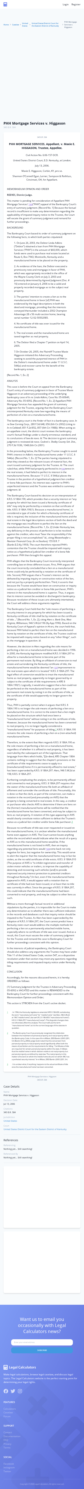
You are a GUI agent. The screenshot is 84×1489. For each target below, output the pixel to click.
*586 (63, 469)
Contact (8, 1432)
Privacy (7, 1444)
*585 (30, 204)
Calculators (10, 1408)
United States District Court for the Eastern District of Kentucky (45, 24)
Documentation (12, 1436)
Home (6, 24)
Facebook (9, 1463)
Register (75, 4)
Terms (7, 1447)
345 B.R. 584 (10, 127)
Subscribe (42, 1350)
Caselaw (15, 24)
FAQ (6, 1440)
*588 (48, 849)
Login (66, 4)
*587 (56, 667)
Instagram (9, 1467)
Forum (7, 1416)
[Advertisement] (42, 75)
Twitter (7, 1471)
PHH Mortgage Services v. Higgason (34, 123)
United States (25, 24)
